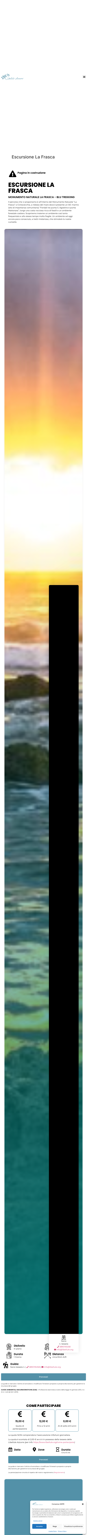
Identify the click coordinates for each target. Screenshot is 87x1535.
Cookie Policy (53, 1531)
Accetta (39, 1526)
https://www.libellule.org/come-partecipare (53, 1442)
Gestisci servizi (37, 1521)
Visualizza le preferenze (73, 1526)
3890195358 (64, 1347)
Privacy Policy (62, 1531)
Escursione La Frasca (31, 188)
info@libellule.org (65, 1349)
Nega (55, 1526)
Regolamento (59, 1472)
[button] (83, 1504)
